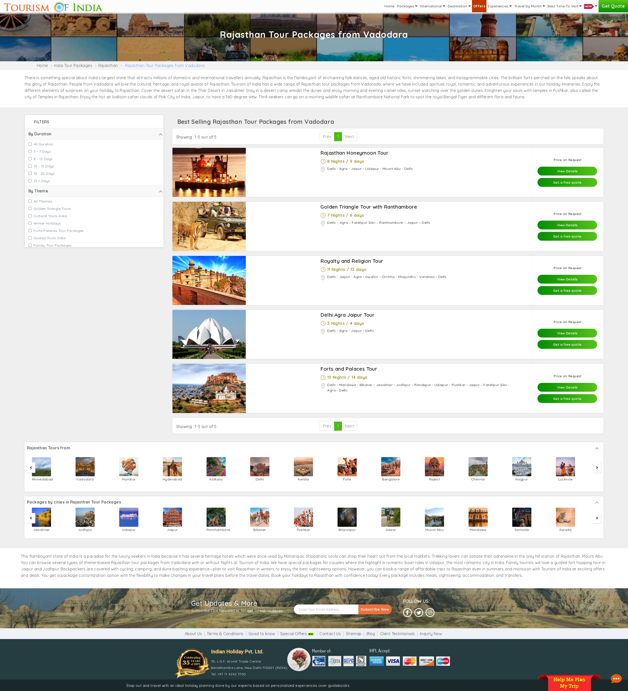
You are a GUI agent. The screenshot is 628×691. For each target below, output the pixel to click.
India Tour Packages (73, 65)
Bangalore (391, 479)
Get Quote (613, 6)
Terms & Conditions (225, 633)
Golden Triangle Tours (52, 208)
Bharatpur (347, 530)
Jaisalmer (41, 530)
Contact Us (330, 633)
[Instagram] (430, 612)
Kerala (303, 479)
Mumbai (128, 479)
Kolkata (216, 479)
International (431, 6)
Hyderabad (172, 479)
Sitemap (354, 633)
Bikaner (259, 530)
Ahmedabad (41, 479)
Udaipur (129, 530)
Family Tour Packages (53, 245)
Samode (522, 530)
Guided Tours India (49, 238)
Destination (458, 6)
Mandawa (478, 530)
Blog (370, 633)
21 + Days (42, 181)
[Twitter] (418, 612)
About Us (193, 633)
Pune (347, 479)
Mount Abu (434, 530)
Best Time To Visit (563, 6)
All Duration (43, 144)
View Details (567, 171)
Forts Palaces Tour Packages (59, 230)
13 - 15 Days (44, 166)
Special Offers (293, 633)
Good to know (262, 633)
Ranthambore (216, 530)
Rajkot (434, 479)
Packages (406, 6)
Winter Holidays (47, 223)
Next (349, 136)
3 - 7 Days (42, 151)
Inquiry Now (431, 633)
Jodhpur (85, 530)
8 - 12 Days (43, 159)
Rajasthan (108, 65)
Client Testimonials (397, 633)
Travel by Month (528, 6)
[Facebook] (407, 612)
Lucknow (565, 479)
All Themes (43, 201)
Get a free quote (567, 182)
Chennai (478, 479)
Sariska (565, 530)
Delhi (260, 479)
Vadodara (85, 479)
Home (389, 6)
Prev (327, 136)
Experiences (498, 6)
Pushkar (303, 530)
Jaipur (172, 530)
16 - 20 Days (44, 173)
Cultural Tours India (50, 216)
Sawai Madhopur (390, 533)
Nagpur (521, 479)
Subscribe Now (375, 609)
